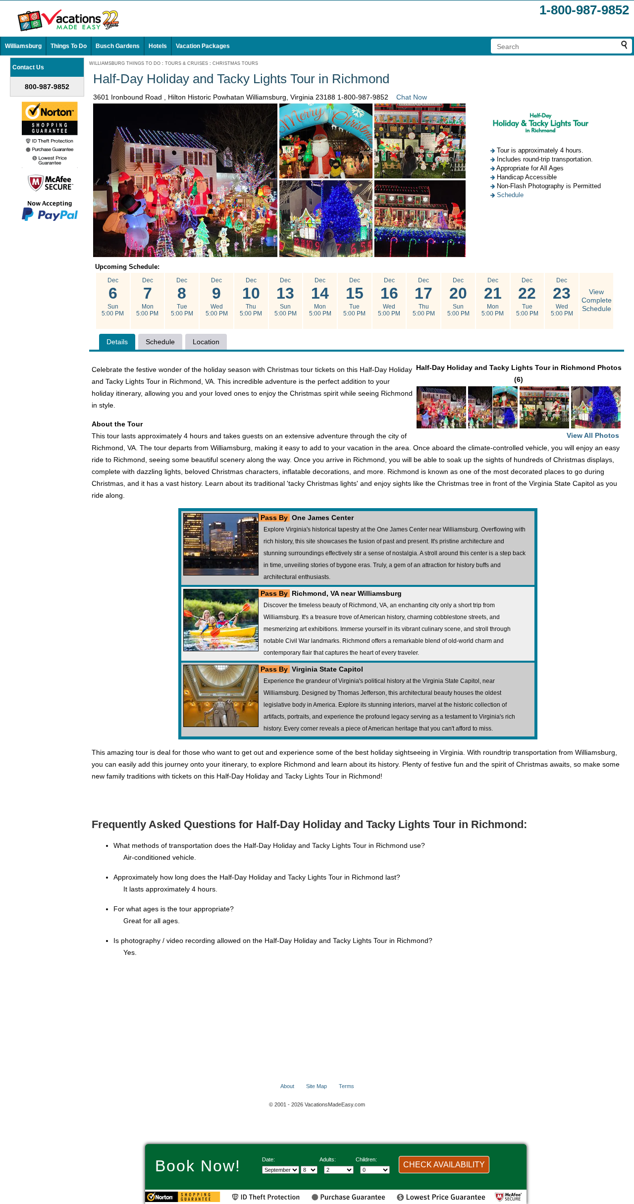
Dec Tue (182, 297)
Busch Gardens (118, 46)
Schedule (510, 195)
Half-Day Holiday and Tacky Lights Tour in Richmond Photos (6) (519, 401)
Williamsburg (23, 46)
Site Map (316, 1086)
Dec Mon (147, 297)
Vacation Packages (203, 46)
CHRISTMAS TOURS (235, 63)
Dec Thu (251, 297)
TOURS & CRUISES (186, 63)
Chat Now (411, 97)
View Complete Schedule (596, 300)
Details (117, 342)
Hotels (158, 46)
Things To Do (69, 46)
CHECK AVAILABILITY (444, 1164)
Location (206, 342)
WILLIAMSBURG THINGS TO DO (124, 63)
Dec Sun (113, 297)
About (287, 1086)
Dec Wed (217, 297)
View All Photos (593, 435)
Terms (346, 1086)
